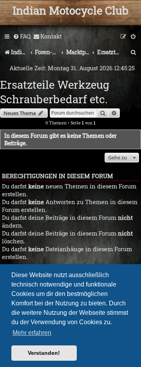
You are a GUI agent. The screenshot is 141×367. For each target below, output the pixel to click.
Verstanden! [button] (44, 353)
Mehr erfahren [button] (32, 332)
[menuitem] (22, 36)
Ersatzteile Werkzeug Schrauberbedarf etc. (54, 91)
